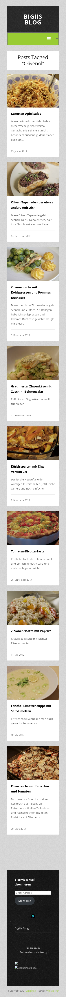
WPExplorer (53, 990)
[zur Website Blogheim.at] (26, 967)
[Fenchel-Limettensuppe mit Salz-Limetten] (33, 683)
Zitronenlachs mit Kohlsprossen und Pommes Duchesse (31, 292)
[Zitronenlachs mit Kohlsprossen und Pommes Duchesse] (33, 264)
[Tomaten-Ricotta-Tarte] (33, 528)
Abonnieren (24, 900)
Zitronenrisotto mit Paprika (31, 631)
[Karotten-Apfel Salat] (33, 91)
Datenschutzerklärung (33, 952)
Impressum (33, 947)
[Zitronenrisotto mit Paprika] (33, 608)
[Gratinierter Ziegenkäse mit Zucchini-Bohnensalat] (33, 363)
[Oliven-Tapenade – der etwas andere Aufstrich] (33, 179)
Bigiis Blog (33, 19)
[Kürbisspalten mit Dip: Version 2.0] (33, 443)
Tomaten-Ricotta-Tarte (27, 551)
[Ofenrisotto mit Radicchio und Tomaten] (33, 763)
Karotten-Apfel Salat (26, 114)
